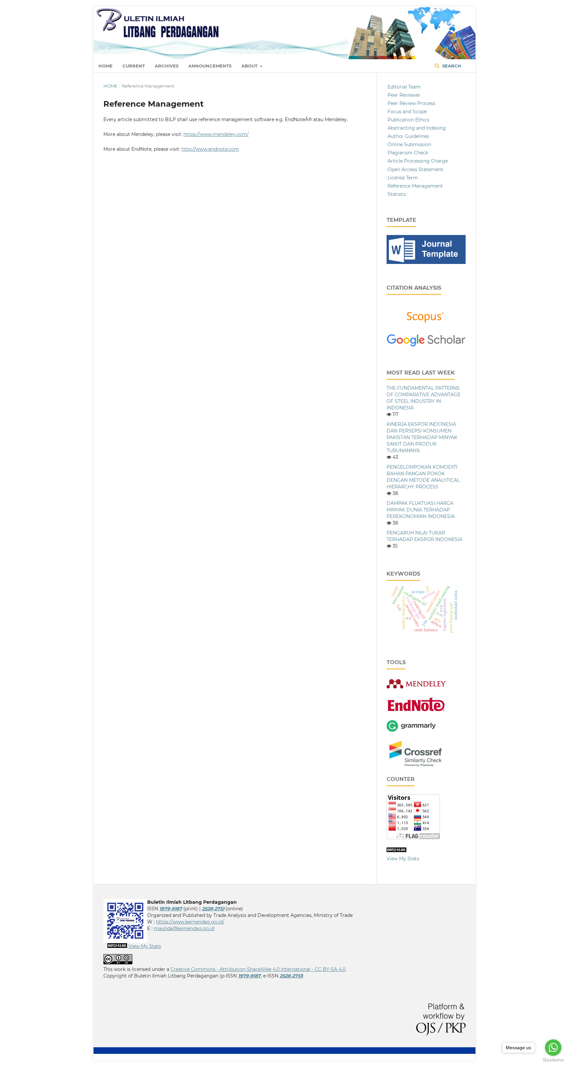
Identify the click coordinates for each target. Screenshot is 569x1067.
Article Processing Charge (418, 161)
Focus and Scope (407, 112)
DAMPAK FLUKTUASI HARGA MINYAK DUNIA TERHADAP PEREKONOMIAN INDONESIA (421, 509)
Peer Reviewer (404, 95)
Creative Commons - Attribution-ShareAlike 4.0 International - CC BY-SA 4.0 (258, 969)
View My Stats (403, 859)
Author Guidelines (408, 136)
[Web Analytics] (396, 850)
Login (459, 14)
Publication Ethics (408, 120)
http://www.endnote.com (210, 149)
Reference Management (415, 186)
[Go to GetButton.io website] (553, 1060)
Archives (166, 65)
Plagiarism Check (408, 153)
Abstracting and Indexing (417, 128)
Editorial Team (404, 87)
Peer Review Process (411, 103)
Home (105, 65)
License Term (403, 178)
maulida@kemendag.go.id (184, 928)
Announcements (209, 65)
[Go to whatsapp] (553, 1047)
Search (451, 65)
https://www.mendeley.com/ (216, 134)
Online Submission (409, 144)
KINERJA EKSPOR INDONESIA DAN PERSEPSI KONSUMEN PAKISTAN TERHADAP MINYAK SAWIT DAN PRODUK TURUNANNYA (422, 437)
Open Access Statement (415, 169)
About (250, 65)
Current (133, 65)
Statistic (397, 194)
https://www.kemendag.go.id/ (190, 922)
